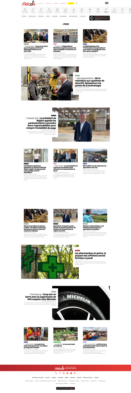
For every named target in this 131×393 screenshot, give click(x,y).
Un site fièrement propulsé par (64, 388)
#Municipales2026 (73, 16)
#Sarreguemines (32, 16)
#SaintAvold (41, 16)
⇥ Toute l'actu (83, 16)
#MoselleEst (55, 16)
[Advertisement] (65, 194)
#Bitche (48, 16)
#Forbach (24, 16)
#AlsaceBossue (63, 16)
